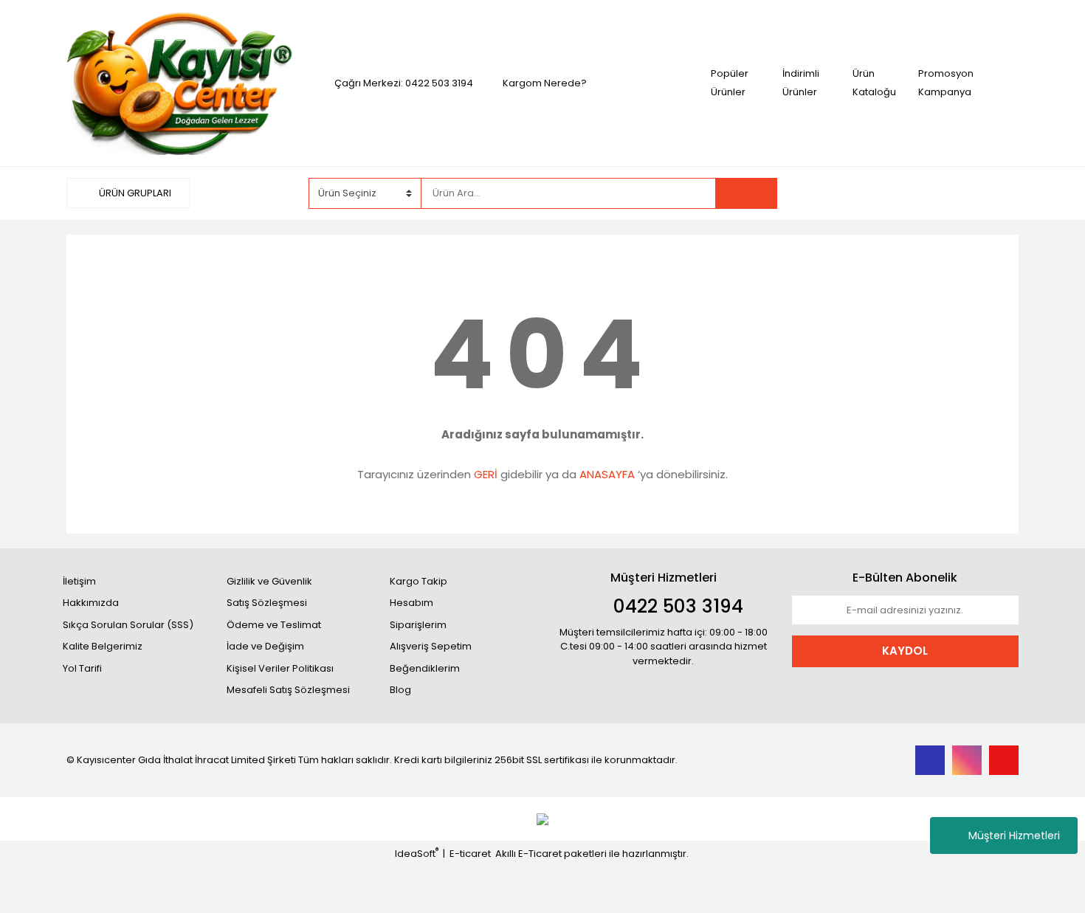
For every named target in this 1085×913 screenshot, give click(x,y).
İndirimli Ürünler (800, 82)
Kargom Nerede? (545, 83)
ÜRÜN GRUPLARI (134, 193)
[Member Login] (908, 192)
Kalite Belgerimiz (102, 646)
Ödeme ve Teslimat (274, 625)
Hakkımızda (91, 603)
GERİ (485, 474)
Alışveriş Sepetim (431, 646)
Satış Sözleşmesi (267, 603)
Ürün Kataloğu (874, 82)
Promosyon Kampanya (946, 82)
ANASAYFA (607, 474)
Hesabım (411, 603)
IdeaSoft (416, 854)
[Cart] (996, 193)
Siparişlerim (418, 625)
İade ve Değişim (265, 646)
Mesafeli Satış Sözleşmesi (288, 690)
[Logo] (179, 82)
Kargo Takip (418, 581)
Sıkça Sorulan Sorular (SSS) (128, 625)
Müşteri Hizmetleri (1014, 835)
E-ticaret (470, 854)
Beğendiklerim (425, 668)
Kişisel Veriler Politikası (280, 668)
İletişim (79, 581)
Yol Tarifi (82, 668)
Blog (400, 690)
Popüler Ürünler (729, 82)
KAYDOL (905, 650)
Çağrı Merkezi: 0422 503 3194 (403, 83)
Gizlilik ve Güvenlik (269, 581)
